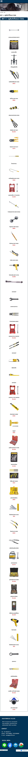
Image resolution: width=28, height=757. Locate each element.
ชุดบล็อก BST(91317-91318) (14, 447)
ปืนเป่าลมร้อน (14, 630)
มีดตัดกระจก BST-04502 (13, 243)
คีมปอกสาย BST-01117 (14, 147)
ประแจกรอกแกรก (14, 563)
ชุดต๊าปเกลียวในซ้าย (14, 498)
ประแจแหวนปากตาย (13, 306)
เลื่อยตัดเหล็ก (14, 368)
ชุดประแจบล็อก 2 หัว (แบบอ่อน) (14, 195)
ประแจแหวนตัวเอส (14, 464)
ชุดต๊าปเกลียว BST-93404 (14, 579)
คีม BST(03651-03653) (14, 321)
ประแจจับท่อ (14, 382)
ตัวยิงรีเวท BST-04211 (14, 130)
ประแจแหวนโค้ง (14, 52)
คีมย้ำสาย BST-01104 (14, 98)
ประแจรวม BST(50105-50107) (14, 37)
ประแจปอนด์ (14, 292)
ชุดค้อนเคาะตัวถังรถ (14, 596)
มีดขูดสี (14, 431)
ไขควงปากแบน (14, 163)
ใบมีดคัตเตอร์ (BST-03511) (14, 514)
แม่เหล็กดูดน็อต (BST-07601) (14, 178)
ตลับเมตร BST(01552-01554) (14, 115)
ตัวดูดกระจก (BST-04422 (14, 227)
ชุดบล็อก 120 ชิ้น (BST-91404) (14, 691)
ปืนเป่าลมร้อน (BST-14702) (14, 275)
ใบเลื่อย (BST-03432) (14, 481)
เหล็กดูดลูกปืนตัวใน (14, 67)
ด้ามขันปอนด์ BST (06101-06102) (14, 212)
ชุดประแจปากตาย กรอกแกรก (14, 336)
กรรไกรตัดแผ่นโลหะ (14, 676)
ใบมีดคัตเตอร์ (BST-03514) (14, 644)
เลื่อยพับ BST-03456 (14, 531)
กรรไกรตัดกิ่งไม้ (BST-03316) (14, 82)
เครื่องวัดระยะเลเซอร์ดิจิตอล (14, 613)
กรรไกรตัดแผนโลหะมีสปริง (14, 548)
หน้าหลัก (1, 12)
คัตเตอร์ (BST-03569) (14, 414)
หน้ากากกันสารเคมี (14, 708)
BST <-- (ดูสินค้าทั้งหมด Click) (13, 19)
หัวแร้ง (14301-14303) (14, 260)
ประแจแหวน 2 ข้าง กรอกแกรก (14, 397)
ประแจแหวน (14, 661)
